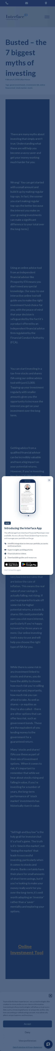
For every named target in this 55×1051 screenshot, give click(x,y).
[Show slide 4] (29, 515)
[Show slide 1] (25, 515)
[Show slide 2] (26, 515)
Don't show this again (12, 570)
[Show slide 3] (28, 515)
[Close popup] (49, 480)
